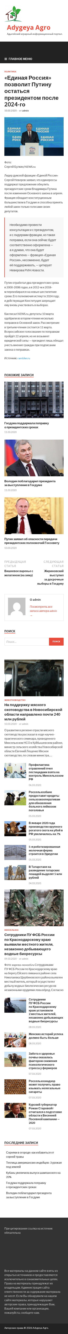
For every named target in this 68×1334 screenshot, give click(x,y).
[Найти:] (34, 642)
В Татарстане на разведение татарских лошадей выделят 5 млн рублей (45, 872)
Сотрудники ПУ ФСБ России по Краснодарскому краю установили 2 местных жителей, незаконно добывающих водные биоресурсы (46, 1010)
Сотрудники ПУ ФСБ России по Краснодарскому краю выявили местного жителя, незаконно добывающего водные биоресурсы (29, 944)
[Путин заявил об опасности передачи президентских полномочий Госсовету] (34, 535)
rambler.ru (24, 358)
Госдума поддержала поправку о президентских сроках (26, 425)
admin (25, 110)
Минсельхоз (11, 930)
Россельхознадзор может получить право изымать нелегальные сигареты (44, 1086)
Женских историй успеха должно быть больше (46, 1035)
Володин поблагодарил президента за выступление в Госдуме (29, 483)
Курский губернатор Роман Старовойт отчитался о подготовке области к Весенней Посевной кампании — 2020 (45, 1113)
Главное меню (20, 58)
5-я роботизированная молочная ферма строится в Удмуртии (44, 850)
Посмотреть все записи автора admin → (43, 611)
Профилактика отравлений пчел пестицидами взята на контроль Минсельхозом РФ (46, 772)
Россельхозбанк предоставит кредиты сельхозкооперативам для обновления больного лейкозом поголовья (44, 801)
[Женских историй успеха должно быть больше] (15, 1046)
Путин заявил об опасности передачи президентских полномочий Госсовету (31, 541)
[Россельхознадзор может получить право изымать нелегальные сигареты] (15, 1093)
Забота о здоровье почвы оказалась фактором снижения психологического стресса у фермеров (43, 1061)
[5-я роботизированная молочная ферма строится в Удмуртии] (15, 859)
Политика (10, 72)
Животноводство (14, 700)
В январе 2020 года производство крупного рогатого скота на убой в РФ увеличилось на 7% (46, 828)
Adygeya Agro (29, 27)
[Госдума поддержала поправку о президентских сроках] (34, 419)
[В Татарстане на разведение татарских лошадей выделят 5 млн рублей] (15, 879)
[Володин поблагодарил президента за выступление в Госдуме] (34, 477)
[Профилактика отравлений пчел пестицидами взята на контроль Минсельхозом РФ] (15, 777)
